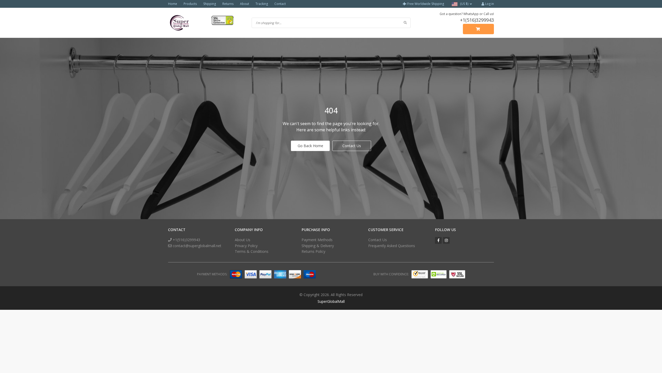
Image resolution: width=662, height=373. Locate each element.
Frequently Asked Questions (391, 245)
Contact (280, 4)
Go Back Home (310, 145)
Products (190, 4)
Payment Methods (317, 239)
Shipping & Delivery (318, 245)
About (244, 4)
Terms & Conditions (251, 251)
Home (172, 4)
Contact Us (351, 145)
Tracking (261, 4)
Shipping (209, 4)
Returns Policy (313, 251)
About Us (242, 239)
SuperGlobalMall (331, 301)
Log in (489, 4)
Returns (228, 4)
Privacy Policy (246, 245)
